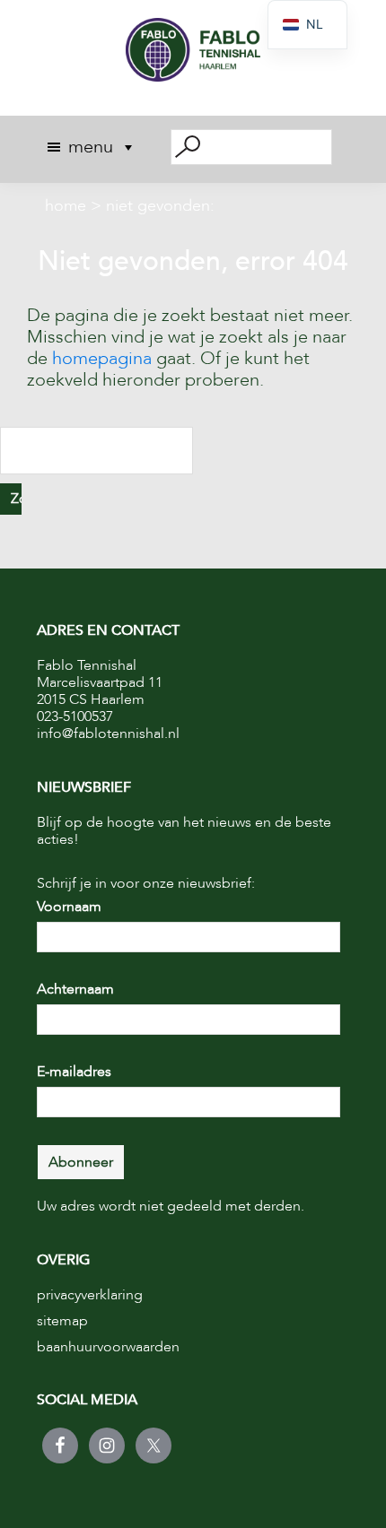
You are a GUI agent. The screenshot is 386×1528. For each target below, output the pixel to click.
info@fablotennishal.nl (108, 733)
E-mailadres (74, 1071)
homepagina (102, 358)
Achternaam (75, 989)
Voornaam (69, 906)
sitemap (62, 1321)
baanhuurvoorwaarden (108, 1347)
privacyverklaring (90, 1295)
